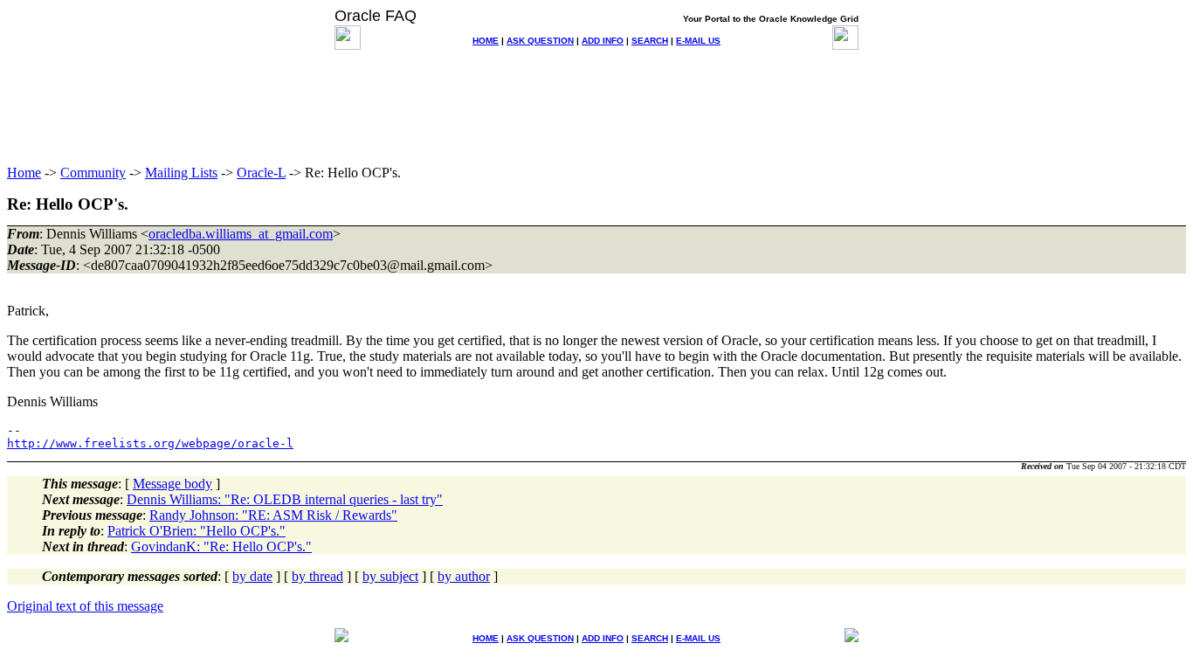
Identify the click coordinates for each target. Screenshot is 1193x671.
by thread (317, 576)
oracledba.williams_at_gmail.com (240, 233)
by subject (390, 576)
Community (93, 172)
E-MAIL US (698, 40)
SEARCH (649, 40)
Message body (172, 483)
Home (24, 172)
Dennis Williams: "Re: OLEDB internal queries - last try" (285, 499)
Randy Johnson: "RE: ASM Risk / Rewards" (273, 515)
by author (464, 576)
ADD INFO (603, 40)
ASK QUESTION (540, 40)
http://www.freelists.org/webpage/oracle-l (150, 443)
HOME (485, 40)
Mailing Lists (181, 172)
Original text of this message (85, 605)
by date (252, 576)
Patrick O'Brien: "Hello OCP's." (196, 530)
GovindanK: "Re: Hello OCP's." (221, 546)
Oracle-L (261, 172)
